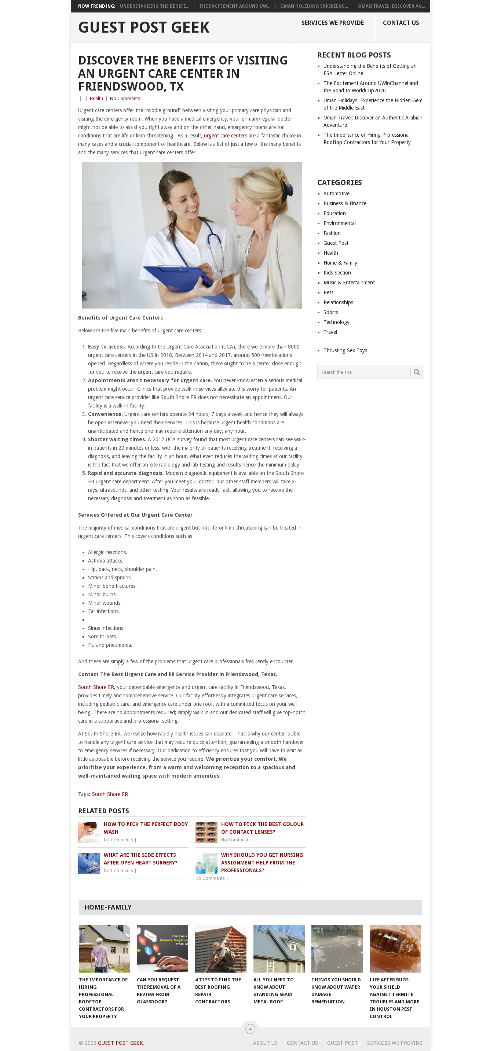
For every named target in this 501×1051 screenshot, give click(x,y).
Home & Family (340, 263)
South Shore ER (96, 687)
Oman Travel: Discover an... (391, 6)
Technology (336, 322)
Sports (330, 312)
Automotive (336, 193)
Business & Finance (344, 203)
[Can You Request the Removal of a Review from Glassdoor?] (162, 949)
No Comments (125, 98)
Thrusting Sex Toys (345, 350)
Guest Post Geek (143, 27)
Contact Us (401, 22)
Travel (330, 332)
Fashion (332, 233)
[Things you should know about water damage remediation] (337, 949)
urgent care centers (225, 136)
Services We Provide (332, 22)
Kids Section (337, 273)
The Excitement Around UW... (234, 6)
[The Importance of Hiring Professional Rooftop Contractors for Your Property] (104, 949)
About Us (265, 1043)
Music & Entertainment (349, 282)
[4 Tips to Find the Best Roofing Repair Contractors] (220, 949)
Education (334, 213)
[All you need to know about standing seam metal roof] (279, 949)
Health (96, 98)
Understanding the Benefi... (154, 6)
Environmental (339, 223)
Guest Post (335, 243)
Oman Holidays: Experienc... (314, 6)
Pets (328, 292)
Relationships (338, 302)
